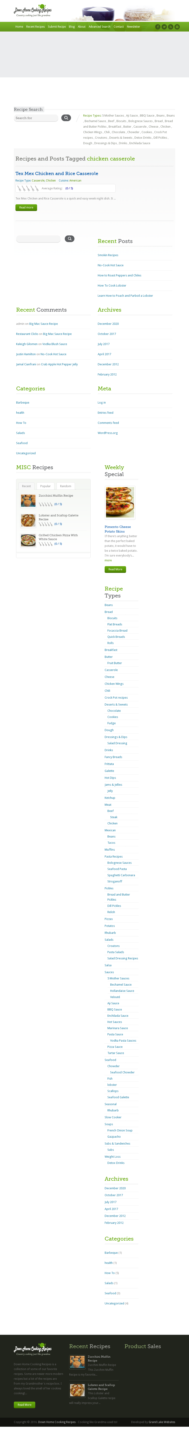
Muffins (110, 849)
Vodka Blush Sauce (54, 344)
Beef (111, 121)
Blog (72, 26)
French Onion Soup (120, 1130)
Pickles (109, 888)
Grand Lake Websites (162, 1422)
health (20, 412)
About (82, 26)
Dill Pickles (160, 137)
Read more (26, 207)
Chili (107, 132)
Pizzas (109, 919)
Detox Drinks (142, 137)
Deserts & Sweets (120, 137)
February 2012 (107, 374)
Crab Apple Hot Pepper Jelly (59, 364)
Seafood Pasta (117, 869)
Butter (127, 126)
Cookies (147, 132)
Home (19, 26)
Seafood (22, 443)
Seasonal (111, 1104)
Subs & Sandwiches (117, 1143)
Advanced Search (99, 26)
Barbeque (22, 402)
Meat (108, 804)
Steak (113, 817)
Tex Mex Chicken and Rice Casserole (56, 173)
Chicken (165, 126)
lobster (112, 1085)
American (75, 180)
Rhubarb (110, 932)
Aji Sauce (132, 115)
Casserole (140, 126)
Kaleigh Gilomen (27, 344)
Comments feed (108, 423)
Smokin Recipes (108, 255)
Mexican (110, 830)
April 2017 (104, 354)
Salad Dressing (117, 743)
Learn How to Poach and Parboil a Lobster (125, 295)
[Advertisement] (94, 72)
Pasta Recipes (114, 856)
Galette (109, 771)
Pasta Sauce (115, 1034)
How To (21, 423)
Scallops (112, 1091)
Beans (161, 115)
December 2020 (108, 323)
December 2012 (108, 364)
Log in (102, 402)
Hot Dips (110, 777)
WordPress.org (108, 433)
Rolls (110, 643)
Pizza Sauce (115, 1047)
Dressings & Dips (105, 143)
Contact (119, 26)
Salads (20, 433)
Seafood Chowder (122, 1072)
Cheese (153, 126)
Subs (110, 1149)
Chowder (133, 132)
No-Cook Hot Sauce (111, 265)
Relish (111, 912)
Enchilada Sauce (139, 143)
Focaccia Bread (117, 630)
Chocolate (118, 132)
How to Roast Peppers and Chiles (119, 275)
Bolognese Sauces (140, 121)
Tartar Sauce (115, 1053)
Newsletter (133, 26)
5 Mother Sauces (113, 115)
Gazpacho (114, 1136)
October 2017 (107, 334)
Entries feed (105, 412)
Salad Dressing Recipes (122, 958)
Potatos (110, 926)
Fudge (111, 723)
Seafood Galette (118, 1097)
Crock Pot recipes (116, 697)
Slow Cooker (113, 1117)
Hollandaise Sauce (122, 991)
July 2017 (103, 344)
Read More (115, 569)
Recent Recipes (35, 26)
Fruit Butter (114, 663)
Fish (109, 1078)
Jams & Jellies (113, 784)
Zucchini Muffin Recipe (56, 495)
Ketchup (110, 798)
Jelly (110, 791)
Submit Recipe (57, 26)
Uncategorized (26, 453)
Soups (109, 1124)
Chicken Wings (92, 132)
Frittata (109, 764)
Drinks (123, 143)
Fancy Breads (113, 757)
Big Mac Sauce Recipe (43, 323)
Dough (87, 143)
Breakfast (115, 126)
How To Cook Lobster (112, 285)
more (108, 560)
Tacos (111, 842)
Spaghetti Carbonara (121, 875)
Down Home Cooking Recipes (57, 1422)
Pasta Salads (115, 952)
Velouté (115, 997)
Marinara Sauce (117, 1028)
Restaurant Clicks (27, 334)
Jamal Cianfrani (26, 364)
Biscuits (121, 121)
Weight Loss (113, 1156)
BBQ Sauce (147, 115)
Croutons (101, 137)
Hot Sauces (114, 1022)
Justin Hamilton (26, 354)
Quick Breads (116, 636)
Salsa (108, 965)
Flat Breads (114, 624)
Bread (159, 121)
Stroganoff (114, 881)
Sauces (109, 972)
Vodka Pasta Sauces (123, 1040)
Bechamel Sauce (95, 121)
